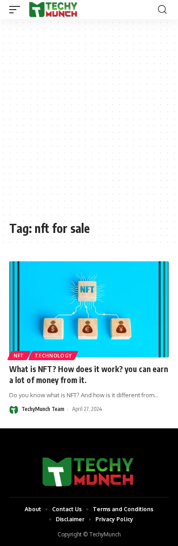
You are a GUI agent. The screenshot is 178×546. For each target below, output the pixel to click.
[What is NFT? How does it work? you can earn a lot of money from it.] (89, 309)
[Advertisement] (89, 124)
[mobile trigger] (17, 9)
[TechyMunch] (54, 9)
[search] (162, 9)
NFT (19, 355)
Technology (53, 355)
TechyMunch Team (42, 408)
